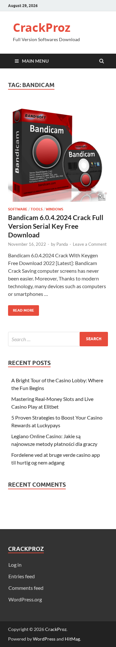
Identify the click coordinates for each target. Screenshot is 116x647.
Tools (37, 209)
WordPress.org (25, 599)
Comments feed (26, 588)
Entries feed (21, 576)
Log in (15, 565)
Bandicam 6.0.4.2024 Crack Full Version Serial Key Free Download (55, 226)
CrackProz (42, 27)
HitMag (72, 639)
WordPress (44, 639)
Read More (21, 309)
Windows (54, 209)
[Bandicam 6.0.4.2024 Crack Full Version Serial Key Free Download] (58, 154)
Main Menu (35, 61)
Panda (62, 244)
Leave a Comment (90, 244)
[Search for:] (58, 339)
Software (17, 209)
